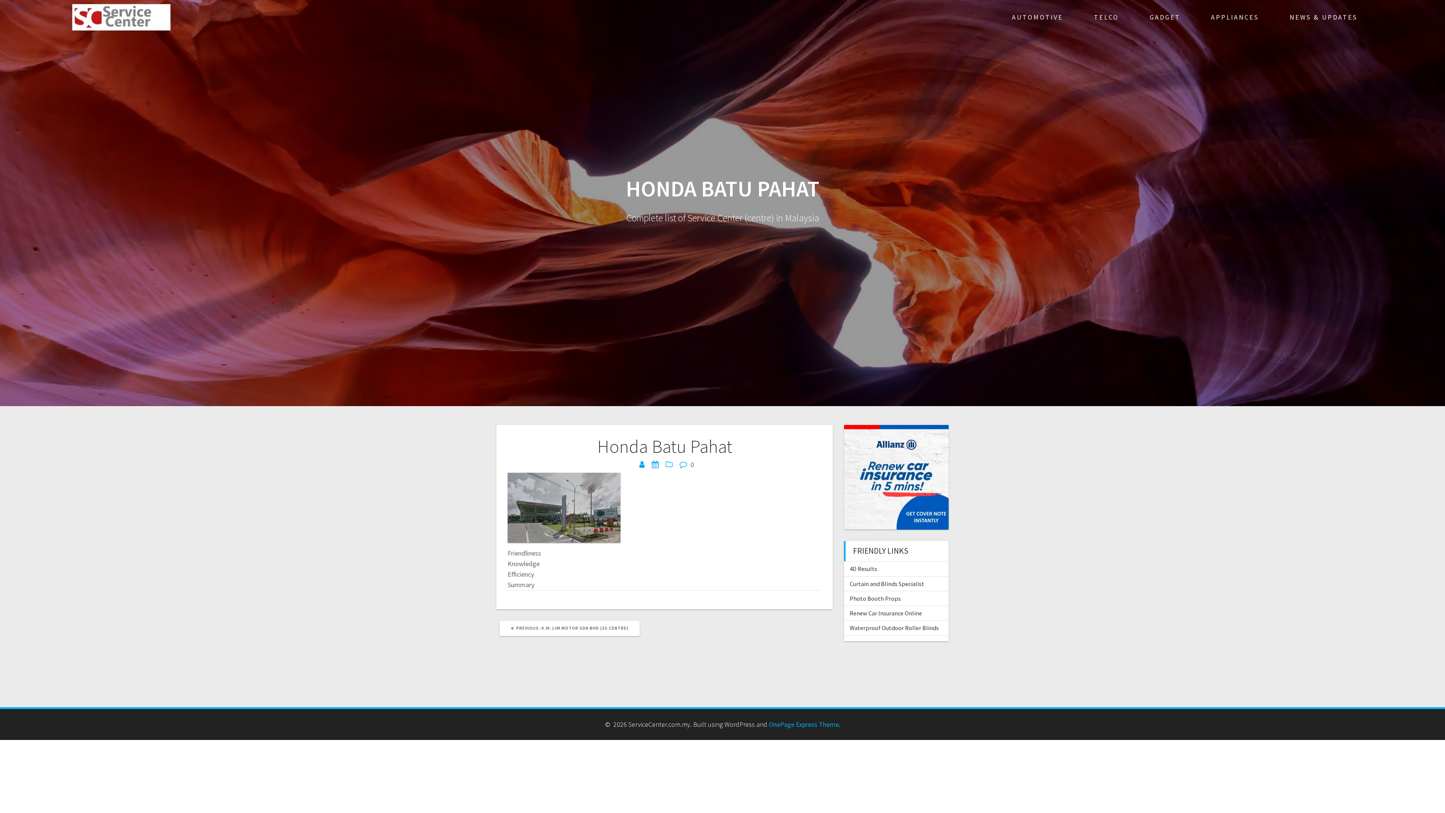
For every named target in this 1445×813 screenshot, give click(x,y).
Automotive (1037, 17)
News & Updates (1323, 17)
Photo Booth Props (875, 598)
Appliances (1235, 17)
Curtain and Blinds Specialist (887, 584)
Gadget (1165, 17)
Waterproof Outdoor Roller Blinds (894, 628)
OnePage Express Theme (804, 724)
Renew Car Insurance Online (886, 613)
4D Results (863, 568)
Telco (1106, 17)
